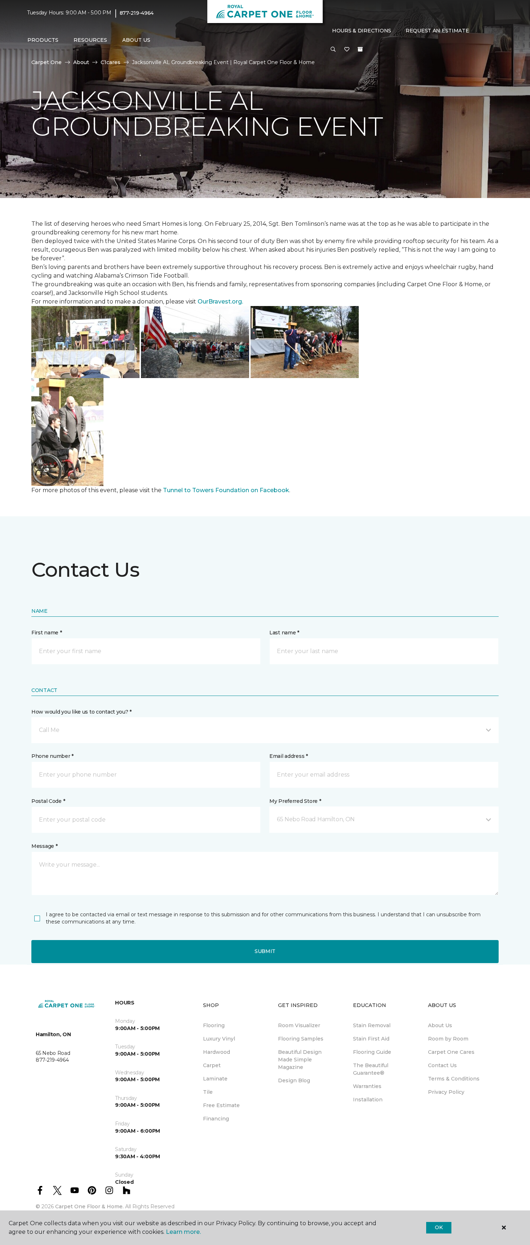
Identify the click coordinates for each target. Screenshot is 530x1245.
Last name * (284, 632)
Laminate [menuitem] (215, 1078)
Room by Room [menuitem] (448, 1038)
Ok (438, 1227)
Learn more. (183, 1231)
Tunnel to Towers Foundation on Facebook (226, 490)
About (81, 62)
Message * (44, 846)
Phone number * (52, 756)
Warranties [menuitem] (367, 1086)
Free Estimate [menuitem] (221, 1105)
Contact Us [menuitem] (442, 1065)
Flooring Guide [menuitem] (372, 1052)
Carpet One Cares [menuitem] (451, 1052)
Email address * (288, 756)
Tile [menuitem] (208, 1092)
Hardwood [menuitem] (216, 1052)
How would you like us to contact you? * (81, 711)
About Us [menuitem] (440, 1025)
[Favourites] (347, 50)
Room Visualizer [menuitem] (299, 1025)
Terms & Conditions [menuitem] (454, 1078)
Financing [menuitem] (216, 1118)
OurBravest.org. (220, 301)
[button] (333, 50)
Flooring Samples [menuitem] (300, 1038)
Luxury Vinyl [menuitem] (219, 1038)
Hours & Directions (361, 30)
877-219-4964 (137, 13)
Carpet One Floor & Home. (89, 1206)
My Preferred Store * (295, 801)
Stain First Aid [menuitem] (371, 1038)
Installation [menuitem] (368, 1099)
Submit (265, 951)
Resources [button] (90, 40)
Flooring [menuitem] (214, 1025)
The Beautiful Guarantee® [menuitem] (370, 1069)
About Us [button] (136, 40)
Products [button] (42, 40)
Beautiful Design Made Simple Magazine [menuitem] (300, 1059)
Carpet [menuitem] (212, 1065)
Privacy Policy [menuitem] (446, 1092)
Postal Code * (48, 801)
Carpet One (46, 62)
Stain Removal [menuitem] (371, 1025)
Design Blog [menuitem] (294, 1080)
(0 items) (360, 49)
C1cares (110, 62)
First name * (46, 632)
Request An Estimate (437, 30)
